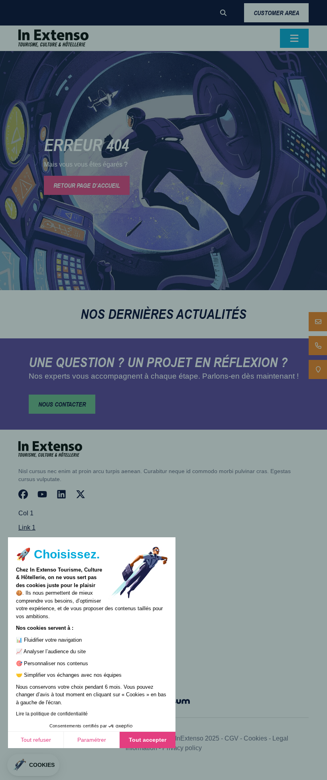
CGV (231, 738)
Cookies (255, 738)
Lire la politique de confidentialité (52, 714)
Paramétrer (91, 740)
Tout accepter (147, 740)
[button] (223, 12)
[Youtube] (42, 494)
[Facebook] (23, 494)
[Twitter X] (80, 494)
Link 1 (26, 527)
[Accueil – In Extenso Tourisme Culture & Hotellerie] (53, 38)
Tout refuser (36, 740)
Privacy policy (182, 748)
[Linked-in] (61, 494)
